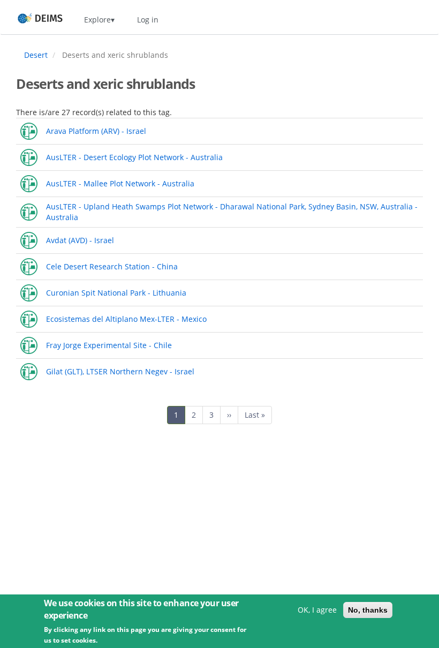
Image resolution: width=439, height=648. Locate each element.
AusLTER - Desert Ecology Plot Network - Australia (134, 157)
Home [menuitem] (30, 19)
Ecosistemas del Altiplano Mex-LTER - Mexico (126, 319)
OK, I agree (317, 610)
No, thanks (368, 610)
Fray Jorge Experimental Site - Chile (109, 345)
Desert (36, 55)
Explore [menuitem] (97, 19)
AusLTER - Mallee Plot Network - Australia (120, 183)
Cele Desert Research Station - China (112, 266)
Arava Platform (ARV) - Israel (96, 131)
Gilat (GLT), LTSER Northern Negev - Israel (120, 371)
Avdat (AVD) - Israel (80, 240)
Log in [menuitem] (147, 19)
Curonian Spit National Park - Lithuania (116, 293)
